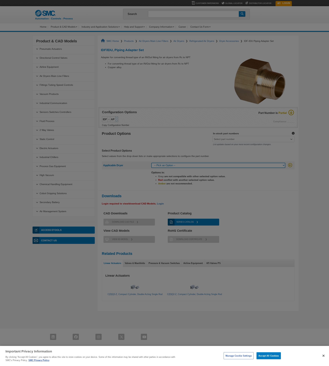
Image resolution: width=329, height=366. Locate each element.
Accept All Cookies (268, 355)
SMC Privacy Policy (38, 360)
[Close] (323, 355)
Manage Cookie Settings (239, 355)
